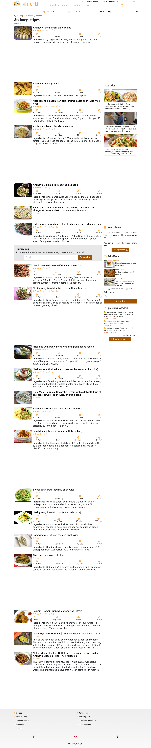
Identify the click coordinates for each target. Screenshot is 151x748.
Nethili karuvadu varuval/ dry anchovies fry (57, 265)
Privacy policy (84, 717)
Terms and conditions (87, 721)
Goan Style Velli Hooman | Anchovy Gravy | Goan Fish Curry (66, 633)
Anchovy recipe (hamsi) (46, 83)
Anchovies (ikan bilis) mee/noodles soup (55, 184)
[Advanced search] (126, 6)
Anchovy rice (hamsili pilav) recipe (52, 27)
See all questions (129, 335)
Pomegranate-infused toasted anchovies (55, 535)
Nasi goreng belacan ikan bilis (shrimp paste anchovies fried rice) (66, 102)
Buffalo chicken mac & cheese (124, 273)
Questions (104, 12)
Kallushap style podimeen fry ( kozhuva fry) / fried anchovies (67, 224)
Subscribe (85, 257)
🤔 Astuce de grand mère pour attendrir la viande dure (116, 322)
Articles (76, 12)
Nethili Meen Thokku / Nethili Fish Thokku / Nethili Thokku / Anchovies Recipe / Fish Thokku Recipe (66, 654)
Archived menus (117, 289)
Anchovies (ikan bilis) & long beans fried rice (57, 408)
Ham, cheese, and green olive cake (125, 264)
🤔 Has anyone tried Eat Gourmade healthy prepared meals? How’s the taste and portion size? (118, 314)
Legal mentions (84, 725)
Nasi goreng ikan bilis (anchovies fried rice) (57, 512)
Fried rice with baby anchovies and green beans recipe (63, 346)
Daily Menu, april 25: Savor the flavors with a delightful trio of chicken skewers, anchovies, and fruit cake (67, 393)
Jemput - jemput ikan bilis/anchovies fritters (57, 611)
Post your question (121, 339)
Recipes (50, 12)
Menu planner (119, 250)
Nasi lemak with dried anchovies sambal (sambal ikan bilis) (65, 369)
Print (130, 289)
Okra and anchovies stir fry (48, 555)
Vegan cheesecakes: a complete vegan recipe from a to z (124, 283)
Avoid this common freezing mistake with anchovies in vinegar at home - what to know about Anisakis (63, 209)
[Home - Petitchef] (15, 16)
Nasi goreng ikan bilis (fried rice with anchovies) (59, 288)
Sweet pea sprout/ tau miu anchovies (53, 489)
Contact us (83, 713)
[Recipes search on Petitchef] (122, 5)
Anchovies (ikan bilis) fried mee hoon (53, 126)
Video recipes (21, 717)
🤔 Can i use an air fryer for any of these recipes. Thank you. (118, 329)
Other (131, 12)
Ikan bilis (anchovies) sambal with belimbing (57, 431)
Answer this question (111, 318)
